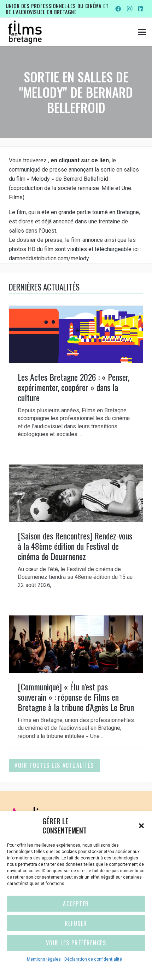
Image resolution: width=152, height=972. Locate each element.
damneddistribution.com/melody (49, 258)
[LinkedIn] (140, 9)
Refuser (76, 923)
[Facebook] (118, 9)
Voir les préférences (76, 943)
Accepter (76, 904)
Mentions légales (44, 959)
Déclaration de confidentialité (93, 959)
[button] (141, 825)
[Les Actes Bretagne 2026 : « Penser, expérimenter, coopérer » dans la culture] (76, 376)
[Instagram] (129, 9)
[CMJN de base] (25, 32)
